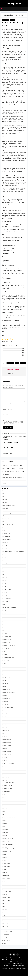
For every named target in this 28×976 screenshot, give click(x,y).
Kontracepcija (6, 660)
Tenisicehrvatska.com (8, 844)
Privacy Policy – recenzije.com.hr (14, 961)
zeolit (4, 920)
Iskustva (5, 633)
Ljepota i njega (6, 674)
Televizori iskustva (7, 841)
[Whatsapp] (17, 954)
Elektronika (5, 542)
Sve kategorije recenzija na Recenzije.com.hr (14, 965)
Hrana (4, 613)
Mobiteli (5, 695)
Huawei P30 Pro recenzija (9, 447)
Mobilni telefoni (6, 683)
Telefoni (5, 835)
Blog (4, 521)
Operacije (5, 727)
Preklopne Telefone (7, 751)
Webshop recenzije (7, 900)
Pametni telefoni (6, 733)
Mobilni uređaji (5, 20)
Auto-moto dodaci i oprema (9, 505)
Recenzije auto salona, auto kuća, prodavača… (15, 515)
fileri (4, 554)
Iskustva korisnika (7, 636)
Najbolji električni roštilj (8, 707)
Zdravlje (5, 918)
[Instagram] (14, 954)
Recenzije (12, 20)
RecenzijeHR (5, 27)
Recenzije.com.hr (14, 3)
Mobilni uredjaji (6, 689)
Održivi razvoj (6, 722)
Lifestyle (5, 666)
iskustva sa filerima (7, 639)
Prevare (5, 757)
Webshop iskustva (7, 897)
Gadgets (5, 586)
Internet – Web (6, 624)
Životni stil (5, 926)
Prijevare (5, 760)
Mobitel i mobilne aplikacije (9, 692)
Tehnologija (5, 829)
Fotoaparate (5, 566)
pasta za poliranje (7, 739)
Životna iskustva (6, 923)
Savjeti (4, 797)
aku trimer (5, 490)
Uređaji (4, 860)
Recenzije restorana (7, 788)
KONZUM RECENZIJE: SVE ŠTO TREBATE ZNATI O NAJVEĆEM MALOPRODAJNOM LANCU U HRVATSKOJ (14, 473)
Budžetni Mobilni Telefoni (8, 524)
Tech (4, 826)
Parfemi (5, 736)
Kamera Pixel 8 (10, 363)
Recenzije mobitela (7, 780)
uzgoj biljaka (6, 875)
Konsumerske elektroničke (8, 657)
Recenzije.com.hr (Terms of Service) (14, 963)
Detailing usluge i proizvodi (10, 513)
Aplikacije (5, 502)
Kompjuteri (5, 654)
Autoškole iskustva (7, 518)
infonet (4, 618)
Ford (4, 560)
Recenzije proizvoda (7, 785)
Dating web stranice (9, 891)
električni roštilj (6, 536)
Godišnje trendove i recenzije (9, 607)
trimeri (4, 854)
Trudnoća (5, 857)
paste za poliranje (7, 742)
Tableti (4, 820)
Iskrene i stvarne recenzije (12, 957)
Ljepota (4, 671)
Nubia (4, 716)
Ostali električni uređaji (8, 730)
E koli (4, 530)
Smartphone (5, 808)
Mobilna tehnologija (7, 677)
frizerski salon (6, 577)
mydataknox (6, 704)
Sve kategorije (7, 940)
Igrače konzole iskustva (8, 616)
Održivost (5, 724)
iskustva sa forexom (7, 642)
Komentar (8, 387)
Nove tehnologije (6, 713)
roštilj (4, 794)
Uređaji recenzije (6, 866)
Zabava (5, 912)
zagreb (4, 915)
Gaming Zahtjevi (6, 601)
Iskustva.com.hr (6, 648)
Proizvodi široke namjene (8, 763)
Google (4, 610)
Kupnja (4, 663)
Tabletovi (5, 823)
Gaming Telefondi (7, 598)
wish (4, 903)
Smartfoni (5, 803)
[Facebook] (10, 954)
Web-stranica (6, 414)
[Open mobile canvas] (1, 9)
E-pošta (7, 409)
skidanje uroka (6, 800)
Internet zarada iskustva (8, 627)
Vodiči (4, 884)
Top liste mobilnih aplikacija (10, 848)
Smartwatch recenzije (9, 782)
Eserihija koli (5, 548)
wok (4, 906)
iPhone (4, 630)
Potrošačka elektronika (8, 745)
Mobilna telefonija (7, 680)
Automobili (5, 508)
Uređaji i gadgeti (6, 863)
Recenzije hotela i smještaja (9, 774)
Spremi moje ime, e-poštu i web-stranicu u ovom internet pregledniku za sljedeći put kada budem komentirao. (13, 422)
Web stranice (6, 889)
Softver (4, 811)
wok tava (5, 909)
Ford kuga (5, 563)
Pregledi (5, 748)
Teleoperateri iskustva (8, 838)
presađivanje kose (7, 754)
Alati (4, 496)
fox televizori (6, 574)
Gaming (5, 595)
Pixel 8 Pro (23, 363)
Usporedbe (5, 872)
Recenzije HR (6, 777)
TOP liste (5, 847)
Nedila (4, 710)
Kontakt (5, 943)
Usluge (4, 869)
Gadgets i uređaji (7, 589)
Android (5, 499)
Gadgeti (5, 583)
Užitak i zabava (6, 878)
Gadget (5, 580)
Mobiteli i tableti (6, 698)
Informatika (5, 621)
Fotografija (5, 571)
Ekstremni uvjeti (6, 533)
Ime (7, 403)
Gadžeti (5, 592)
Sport (4, 814)
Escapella (5, 545)
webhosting (5, 894)
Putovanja (5, 766)
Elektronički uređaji (7, 539)
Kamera (5, 651)
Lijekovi (4, 669)
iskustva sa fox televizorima (9, 645)
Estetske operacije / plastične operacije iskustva (13, 551)
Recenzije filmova (7, 772)
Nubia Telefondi (6, 719)
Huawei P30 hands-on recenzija (10, 442)
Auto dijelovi (7, 510)
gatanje (4, 604)
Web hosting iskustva (7, 887)
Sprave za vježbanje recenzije (9, 817)
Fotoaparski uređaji (7, 568)
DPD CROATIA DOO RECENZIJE (18, 468)
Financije (5, 557)
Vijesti (4, 881)
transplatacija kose (7, 851)
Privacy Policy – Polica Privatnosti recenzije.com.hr (14, 959)
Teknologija (5, 832)
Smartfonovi (5, 805)
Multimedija (5, 701)
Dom (4, 527)
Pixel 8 (17, 363)
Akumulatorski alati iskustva (9, 493)
